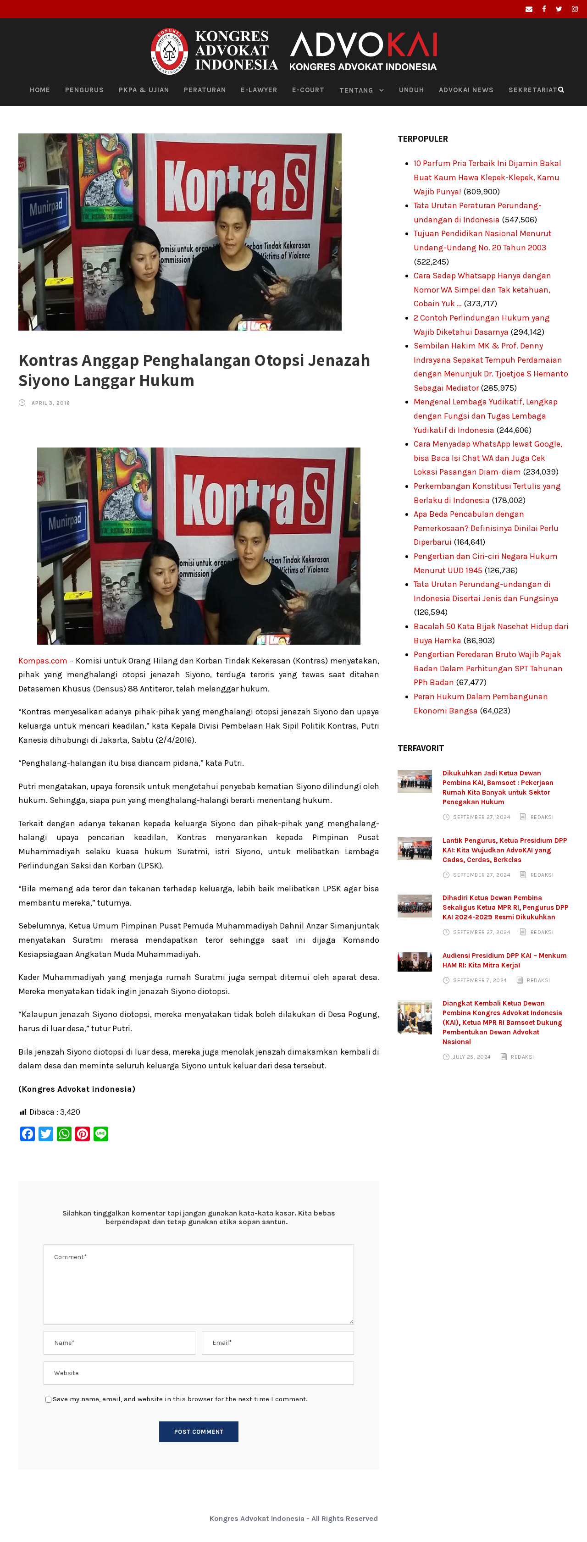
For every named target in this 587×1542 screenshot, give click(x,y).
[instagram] (575, 9)
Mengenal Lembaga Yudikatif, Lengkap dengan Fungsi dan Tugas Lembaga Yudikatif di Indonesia (486, 416)
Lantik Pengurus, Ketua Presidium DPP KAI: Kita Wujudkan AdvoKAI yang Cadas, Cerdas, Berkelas (505, 850)
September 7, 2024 (480, 980)
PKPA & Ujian (144, 90)
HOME (40, 90)
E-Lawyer (259, 90)
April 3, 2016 (51, 403)
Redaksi (542, 817)
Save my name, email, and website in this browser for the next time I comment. (180, 1399)
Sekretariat (533, 90)
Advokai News (466, 90)
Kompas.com (42, 661)
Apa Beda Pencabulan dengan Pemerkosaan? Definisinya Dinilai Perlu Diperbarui (486, 528)
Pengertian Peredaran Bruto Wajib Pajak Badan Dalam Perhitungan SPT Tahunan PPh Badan (488, 668)
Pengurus (84, 90)
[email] (529, 9)
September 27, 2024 (481, 817)
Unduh (411, 90)
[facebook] (544, 9)
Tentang (356, 90)
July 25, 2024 (472, 1057)
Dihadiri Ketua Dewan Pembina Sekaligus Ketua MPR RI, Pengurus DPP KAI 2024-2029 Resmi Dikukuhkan (506, 907)
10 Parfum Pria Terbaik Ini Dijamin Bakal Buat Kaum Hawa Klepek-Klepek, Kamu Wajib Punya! (487, 177)
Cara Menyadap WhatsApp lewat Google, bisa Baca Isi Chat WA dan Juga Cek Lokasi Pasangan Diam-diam (488, 458)
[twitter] (559, 9)
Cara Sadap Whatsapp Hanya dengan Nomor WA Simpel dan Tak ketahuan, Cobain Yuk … (482, 290)
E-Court (308, 90)
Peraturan (205, 90)
